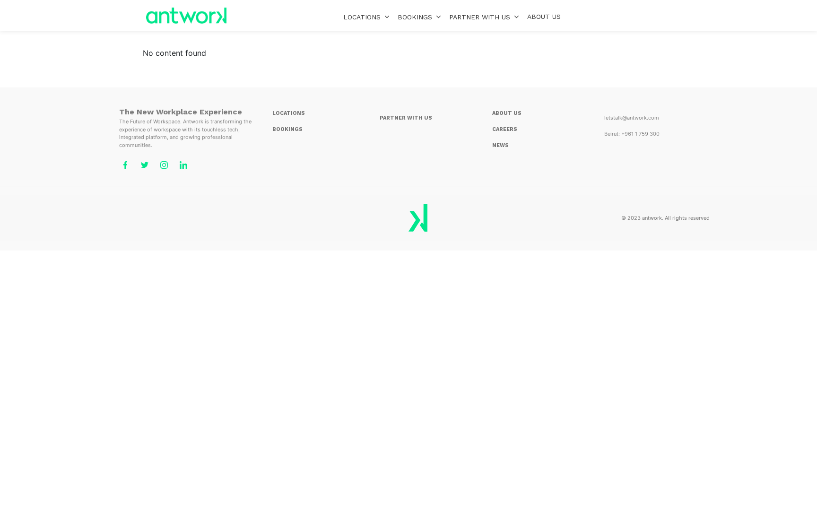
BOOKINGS (415, 17)
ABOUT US (544, 16)
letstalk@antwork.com (631, 117)
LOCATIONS (362, 17)
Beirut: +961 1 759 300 (632, 133)
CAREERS (504, 129)
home (186, 15)
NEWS (500, 145)
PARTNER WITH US (406, 118)
